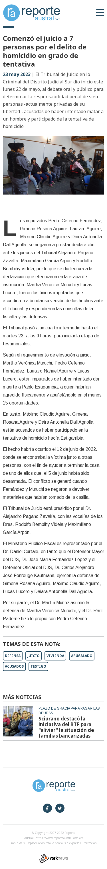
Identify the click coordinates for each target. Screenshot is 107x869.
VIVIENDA (55, 655)
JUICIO (33, 655)
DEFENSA (13, 655)
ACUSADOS (14, 666)
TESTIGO (38, 666)
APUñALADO (81, 655)
